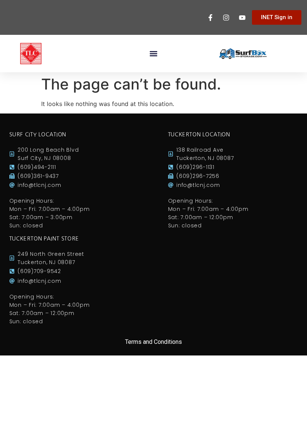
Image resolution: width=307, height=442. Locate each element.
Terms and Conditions (153, 341)
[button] (154, 54)
